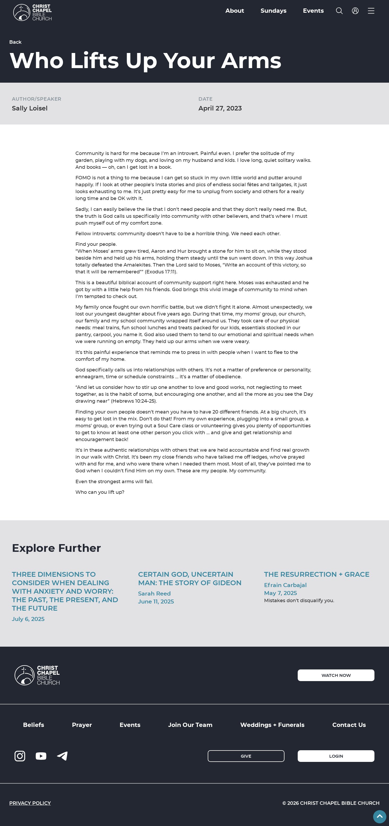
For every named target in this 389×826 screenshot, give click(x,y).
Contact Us (349, 725)
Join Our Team (190, 725)
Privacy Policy (30, 803)
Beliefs (33, 725)
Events (130, 725)
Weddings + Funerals (272, 725)
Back (15, 42)
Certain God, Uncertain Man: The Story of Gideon (190, 578)
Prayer (82, 725)
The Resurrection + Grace (316, 574)
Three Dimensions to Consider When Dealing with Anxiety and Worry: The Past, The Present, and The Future (65, 590)
